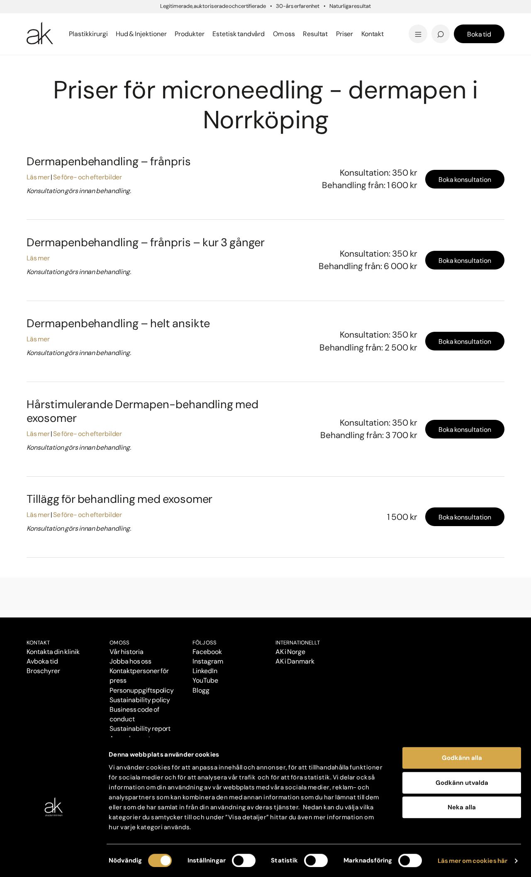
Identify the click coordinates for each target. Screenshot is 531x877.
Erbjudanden (293, 34)
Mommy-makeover (395, 22)
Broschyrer (43, 670)
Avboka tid (42, 661)
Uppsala (284, 20)
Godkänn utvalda (462, 783)
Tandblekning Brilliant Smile (330, 34)
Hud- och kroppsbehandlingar (119, 66)
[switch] (244, 860)
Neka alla (462, 807)
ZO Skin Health (296, 34)
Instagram (207, 661)
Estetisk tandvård (302, 34)
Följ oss (204, 642)
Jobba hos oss (130, 661)
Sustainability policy (140, 700)
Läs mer (38, 177)
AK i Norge (290, 651)
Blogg (280, 20)
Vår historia (127, 651)
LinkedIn (204, 670)
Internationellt (297, 642)
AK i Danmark (294, 661)
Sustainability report (140, 728)
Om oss (119, 642)
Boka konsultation (464, 179)
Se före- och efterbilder (87, 177)
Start (33, 66)
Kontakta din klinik (53, 651)
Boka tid (479, 34)
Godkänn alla (462, 758)
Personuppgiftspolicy (142, 690)
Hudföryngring (173, 66)
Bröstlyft (43, 22)
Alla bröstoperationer (65, 34)
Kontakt (372, 33)
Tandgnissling (306, 22)
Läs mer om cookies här (473, 861)
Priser (48, 66)
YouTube (205, 680)
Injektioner (289, 20)
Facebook (207, 651)
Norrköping (70, 66)
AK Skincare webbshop (402, 41)
